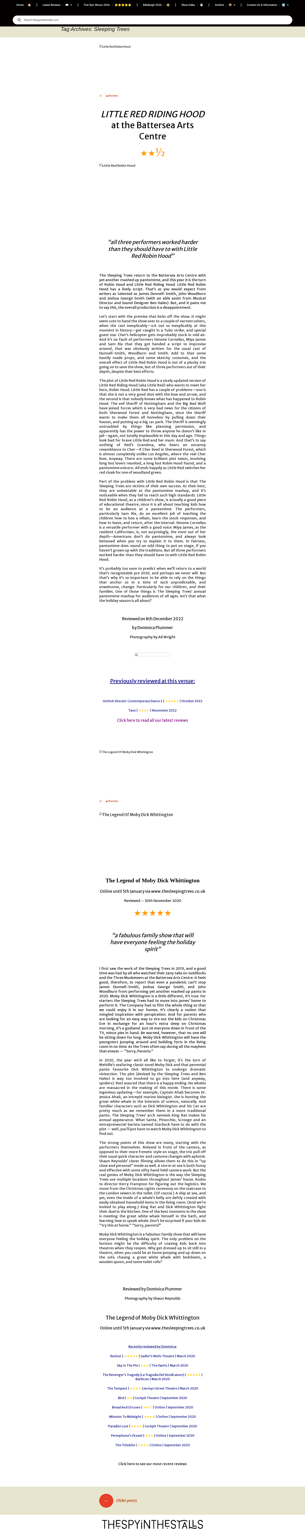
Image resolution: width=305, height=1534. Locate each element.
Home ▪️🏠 (23, 5)
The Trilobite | (152, 1445)
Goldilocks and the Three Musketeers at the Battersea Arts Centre (152, 975)
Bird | (152, 1398)
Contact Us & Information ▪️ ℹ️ (266, 5)
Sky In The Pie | (152, 1365)
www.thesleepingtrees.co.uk (178, 891)
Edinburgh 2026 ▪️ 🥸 (156, 5)
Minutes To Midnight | (152, 1417)
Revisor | (152, 1356)
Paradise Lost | (152, 1426)
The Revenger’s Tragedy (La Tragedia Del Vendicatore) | (153, 1377)
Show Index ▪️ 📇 (192, 5)
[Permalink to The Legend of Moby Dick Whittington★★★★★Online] (100, 801)
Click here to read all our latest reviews (152, 720)
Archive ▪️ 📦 (223, 5)
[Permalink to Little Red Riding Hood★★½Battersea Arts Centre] (100, 95)
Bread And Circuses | (152, 1407)
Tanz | (152, 710)
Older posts (120, 1500)
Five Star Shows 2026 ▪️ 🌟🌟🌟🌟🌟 (107, 5)
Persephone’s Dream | (152, 1436)
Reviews (113, 95)
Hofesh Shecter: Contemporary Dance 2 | (152, 701)
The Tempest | (152, 1388)
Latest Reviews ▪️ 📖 (56, 5)
